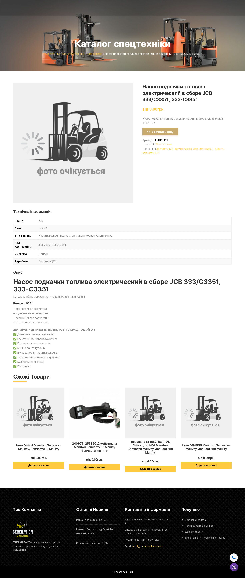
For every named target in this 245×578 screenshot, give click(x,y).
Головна (48, 54)
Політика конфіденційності (200, 525)
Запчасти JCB (165, 149)
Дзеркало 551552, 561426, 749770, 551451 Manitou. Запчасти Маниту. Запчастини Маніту (150, 447)
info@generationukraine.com (147, 546)
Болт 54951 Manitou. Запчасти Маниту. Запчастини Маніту (38, 447)
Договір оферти (194, 531)
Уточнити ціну (162, 132)
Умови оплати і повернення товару (205, 537)
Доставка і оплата (195, 519)
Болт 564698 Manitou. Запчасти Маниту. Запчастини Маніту (206, 447)
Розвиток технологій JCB (92, 543)
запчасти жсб (183, 149)
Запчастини (94, 54)
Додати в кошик (39, 465)
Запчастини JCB (203, 149)
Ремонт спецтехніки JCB (91, 519)
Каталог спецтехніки (70, 54)
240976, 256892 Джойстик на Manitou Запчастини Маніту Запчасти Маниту (94, 447)
